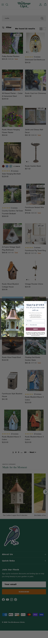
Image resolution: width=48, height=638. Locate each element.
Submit (35, 329)
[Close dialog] (45, 302)
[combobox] (27, 324)
